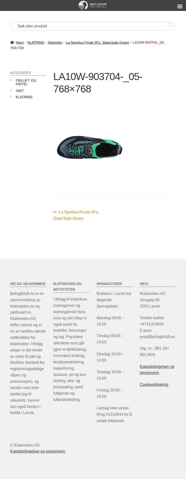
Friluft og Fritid (26, 82)
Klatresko (55, 42)
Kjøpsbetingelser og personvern (37, 451)
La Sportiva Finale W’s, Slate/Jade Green (97, 42)
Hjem (20, 42)
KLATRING (36, 42)
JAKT (20, 91)
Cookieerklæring (154, 384)
